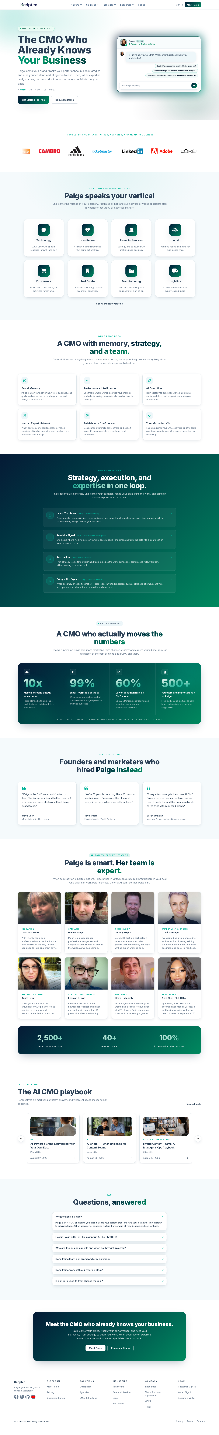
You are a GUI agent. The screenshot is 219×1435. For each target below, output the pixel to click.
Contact (201, 1421)
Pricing (141, 5)
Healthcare (118, 1386)
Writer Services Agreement (153, 1394)
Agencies (84, 1392)
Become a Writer (186, 1398)
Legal (115, 1398)
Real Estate (118, 1403)
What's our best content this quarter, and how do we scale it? (172, 76)
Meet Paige (193, 5)
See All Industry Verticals (109, 303)
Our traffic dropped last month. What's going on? (176, 66)
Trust (148, 1407)
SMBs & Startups (88, 1398)
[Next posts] (198, 1138)
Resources (150, 1386)
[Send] (194, 86)
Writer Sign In (185, 1392)
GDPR (148, 1401)
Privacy (179, 1421)
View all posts (194, 1104)
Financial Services (122, 1392)
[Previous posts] (21, 1138)
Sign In (179, 4)
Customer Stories (56, 1398)
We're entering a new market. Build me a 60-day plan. (175, 71)
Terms (190, 1421)
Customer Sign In (187, 1386)
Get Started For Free (33, 99)
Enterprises (85, 1386)
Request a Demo (64, 99)
